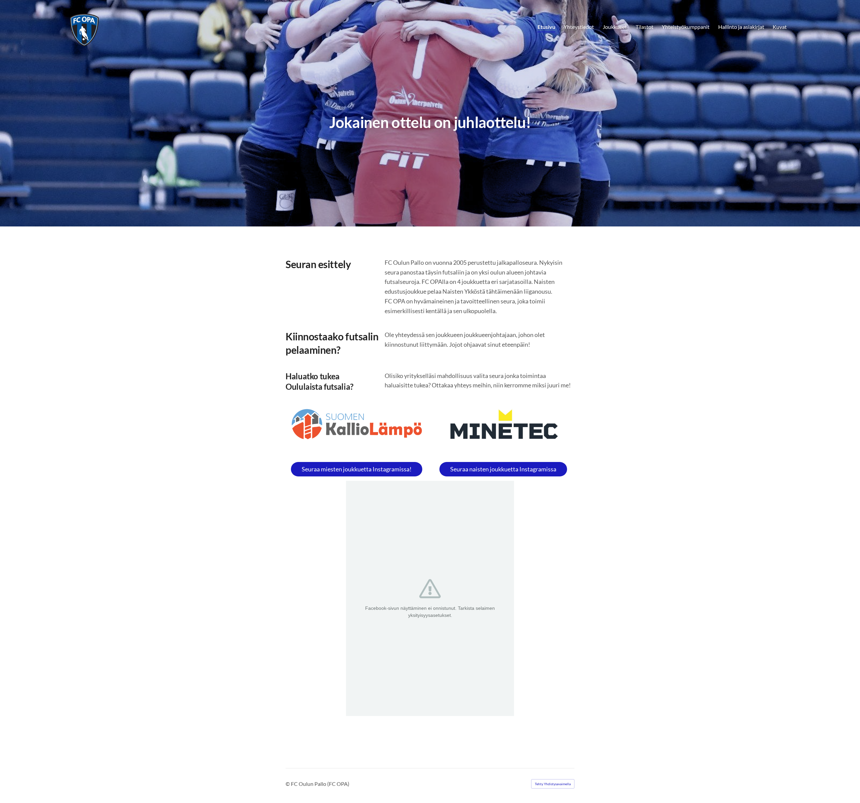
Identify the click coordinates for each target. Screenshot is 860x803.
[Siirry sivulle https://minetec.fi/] (503, 427)
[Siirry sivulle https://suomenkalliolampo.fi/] (357, 424)
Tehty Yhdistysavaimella (553, 784)
